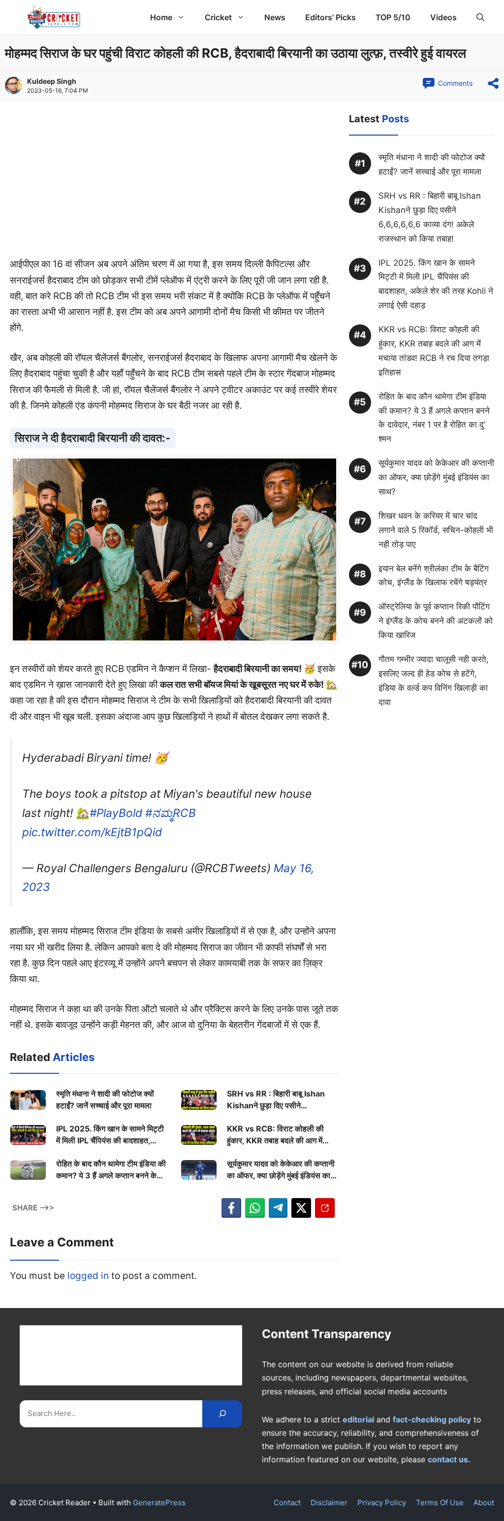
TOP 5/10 (393, 17)
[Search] (222, 1413)
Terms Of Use (440, 1502)
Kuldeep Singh (51, 81)
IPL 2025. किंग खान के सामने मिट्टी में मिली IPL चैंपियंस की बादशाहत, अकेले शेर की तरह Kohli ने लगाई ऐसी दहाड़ (110, 1135)
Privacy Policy (381, 1502)
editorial (358, 1419)
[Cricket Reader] (54, 17)
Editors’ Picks (330, 17)
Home (161, 17)
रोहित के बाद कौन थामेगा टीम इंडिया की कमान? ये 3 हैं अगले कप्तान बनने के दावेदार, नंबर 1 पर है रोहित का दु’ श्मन (111, 1170)
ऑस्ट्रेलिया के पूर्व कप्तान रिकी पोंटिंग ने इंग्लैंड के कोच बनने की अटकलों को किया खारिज (435, 620)
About (483, 1502)
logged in (88, 1275)
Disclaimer (329, 1502)
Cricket (218, 17)
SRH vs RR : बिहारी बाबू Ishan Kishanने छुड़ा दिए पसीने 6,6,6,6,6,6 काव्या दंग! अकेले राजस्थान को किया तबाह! (276, 1100)
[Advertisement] (174, 183)
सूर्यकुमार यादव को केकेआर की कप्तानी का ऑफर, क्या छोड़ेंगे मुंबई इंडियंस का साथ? (281, 1170)
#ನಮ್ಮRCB (170, 813)
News (274, 17)
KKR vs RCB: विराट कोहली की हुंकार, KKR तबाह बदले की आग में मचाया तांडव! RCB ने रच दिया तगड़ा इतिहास (279, 1135)
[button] (480, 17)
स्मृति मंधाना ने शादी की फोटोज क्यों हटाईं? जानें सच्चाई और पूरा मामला (105, 1099)
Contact (287, 1502)
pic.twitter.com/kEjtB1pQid (92, 832)
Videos (443, 17)
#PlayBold (116, 813)
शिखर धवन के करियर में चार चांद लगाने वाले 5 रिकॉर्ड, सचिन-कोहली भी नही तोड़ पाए (435, 530)
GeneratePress (159, 1502)
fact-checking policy (432, 1419)
